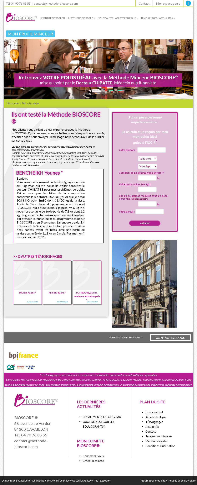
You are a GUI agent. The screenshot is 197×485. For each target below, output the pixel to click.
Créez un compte (93, 460)
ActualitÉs (152, 426)
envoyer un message (51, 137)
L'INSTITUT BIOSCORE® (52, 18)
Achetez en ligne (155, 417)
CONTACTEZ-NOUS (170, 337)
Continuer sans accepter (125, 480)
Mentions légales (156, 441)
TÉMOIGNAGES (149, 18)
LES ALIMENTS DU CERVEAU (102, 417)
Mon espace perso (168, 3)
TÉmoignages (154, 422)
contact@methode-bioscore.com (56, 3)
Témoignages (30, 103)
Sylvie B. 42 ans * (27, 292)
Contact (144, 3)
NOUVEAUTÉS (105, 18)
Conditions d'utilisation (160, 446)
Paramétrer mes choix (153, 480)
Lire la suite (32, 301)
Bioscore (13, 103)
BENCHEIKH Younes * (39, 173)
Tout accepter (102, 480)
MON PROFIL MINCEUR (30, 33)
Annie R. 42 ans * (57, 292)
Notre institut (154, 412)
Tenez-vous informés (158, 436)
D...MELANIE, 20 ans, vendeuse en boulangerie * (87, 296)
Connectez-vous (93, 456)
